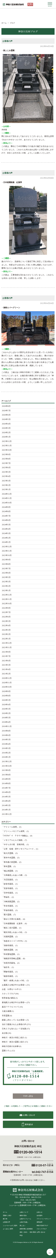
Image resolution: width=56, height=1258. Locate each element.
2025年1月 (6, 490)
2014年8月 (6, 784)
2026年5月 (6, 419)
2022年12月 (7, 595)
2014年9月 (6, 779)
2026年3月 (6, 428)
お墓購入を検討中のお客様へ (14, 985)
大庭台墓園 (6, 1011)
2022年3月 (6, 630)
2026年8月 (6, 406)
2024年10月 (7, 503)
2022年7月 (6, 612)
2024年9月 (6, 507)
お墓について (24, 1212)
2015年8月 (6, 775)
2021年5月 (6, 665)
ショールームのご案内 (10, 1225)
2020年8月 (6, 696)
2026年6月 (6, 415)
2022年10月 (7, 604)
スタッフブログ (8, 994)
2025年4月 (6, 476)
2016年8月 (6, 731)
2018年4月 (6, 722)
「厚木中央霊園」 (9, 858)
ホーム (5, 1212)
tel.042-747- (42, 1172)
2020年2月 (6, 713)
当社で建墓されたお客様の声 (14, 1024)
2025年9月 (6, 455)
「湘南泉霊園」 (8, 950)
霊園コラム (6, 1051)
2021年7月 (6, 656)
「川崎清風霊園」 (9, 902)
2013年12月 (7, 814)
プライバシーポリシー (44, 1219)
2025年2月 (6, 485)
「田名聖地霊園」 (9, 954)
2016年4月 (6, 744)
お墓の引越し (24, 1222)
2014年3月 (6, 805)
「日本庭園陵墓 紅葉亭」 (13, 924)
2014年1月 (6, 810)
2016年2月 (6, 753)
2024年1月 (6, 542)
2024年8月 (6, 511)
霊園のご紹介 (7, 1215)
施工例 (5, 1219)
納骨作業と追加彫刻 (26, 1229)
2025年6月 (6, 468)
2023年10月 (7, 555)
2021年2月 (6, 674)
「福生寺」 (6, 967)
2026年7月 (6, 411)
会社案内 (39, 1215)
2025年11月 (7, 446)
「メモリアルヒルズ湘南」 (13, 840)
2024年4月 (6, 529)
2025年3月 (6, 481)
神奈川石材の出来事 (10, 1046)
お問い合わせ (41, 1232)
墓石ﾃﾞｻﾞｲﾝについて (10, 1007)
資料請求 (39, 1222)
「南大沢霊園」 (8, 853)
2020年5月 (6, 700)
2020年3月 (6, 709)
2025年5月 (6, 472)
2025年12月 (7, 441)
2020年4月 (6, 705)
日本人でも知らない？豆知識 (14, 1029)
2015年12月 (7, 762)
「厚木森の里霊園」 (10, 862)
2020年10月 (7, 687)
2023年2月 (6, 586)
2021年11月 (7, 648)
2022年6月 (6, 617)
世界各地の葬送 (8, 998)
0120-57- (44, 1165)
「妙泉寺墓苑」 (8, 884)
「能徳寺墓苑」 (8, 976)
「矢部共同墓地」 (9, 963)
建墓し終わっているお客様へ (14, 1020)
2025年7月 (6, 463)
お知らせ (39, 1212)
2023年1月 (6, 591)
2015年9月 (6, 770)
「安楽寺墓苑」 (8, 888)
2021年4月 (6, 669)
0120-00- (25, 1077)
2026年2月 (6, 433)
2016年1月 (6, 757)
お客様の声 (7, 41)
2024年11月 (7, 498)
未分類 (4, 1033)
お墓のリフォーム (25, 1219)
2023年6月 (6, 573)
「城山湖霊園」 (8, 871)
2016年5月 (6, 740)
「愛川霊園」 (7, 915)
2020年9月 (6, 691)
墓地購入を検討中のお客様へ (14, 1002)
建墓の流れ (23, 1215)
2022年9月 (6, 608)
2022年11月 (7, 599)
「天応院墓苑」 (8, 880)
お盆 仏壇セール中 (10, 989)
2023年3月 (6, 582)
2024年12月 (7, 494)
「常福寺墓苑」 (8, 910)
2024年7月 (6, 516)
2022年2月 (6, 634)
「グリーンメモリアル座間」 (14, 831)
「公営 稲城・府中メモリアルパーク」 (18, 849)
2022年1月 (6, 639)
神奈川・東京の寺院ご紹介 (13, 1038)
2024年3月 (6, 533)
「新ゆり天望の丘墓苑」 (12, 919)
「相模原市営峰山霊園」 (12, 959)
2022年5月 (6, 621)
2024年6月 (6, 520)
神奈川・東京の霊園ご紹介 (13, 1042)
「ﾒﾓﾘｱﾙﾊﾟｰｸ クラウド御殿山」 (16, 836)
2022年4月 (6, 626)
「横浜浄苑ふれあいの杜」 (13, 932)
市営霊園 (5, 1016)
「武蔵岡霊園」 (8, 937)
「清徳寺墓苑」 (8, 946)
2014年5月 (6, 797)
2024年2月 (6, 538)
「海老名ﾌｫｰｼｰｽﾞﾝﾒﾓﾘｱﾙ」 (13, 941)
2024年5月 (6, 525)
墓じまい (22, 1225)
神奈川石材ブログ (42, 1225)
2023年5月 (6, 577)
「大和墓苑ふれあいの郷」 (13, 875)
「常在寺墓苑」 (8, 906)
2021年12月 (7, 643)
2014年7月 (6, 788)
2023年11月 (7, 551)
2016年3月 (6, 748)
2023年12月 (7, 547)
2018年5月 (6, 718)
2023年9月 (6, 560)
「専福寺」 (6, 897)
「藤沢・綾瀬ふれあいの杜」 (14, 981)
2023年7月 (6, 569)
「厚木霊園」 (7, 866)
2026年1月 (6, 437)
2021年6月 (6, 661)
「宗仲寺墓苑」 (8, 893)
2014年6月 (6, 792)
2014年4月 (6, 801)
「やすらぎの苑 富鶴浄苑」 (14, 844)
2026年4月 (6, 424)
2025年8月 (6, 459)
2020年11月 (7, 683)
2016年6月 (6, 735)
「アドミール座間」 (10, 827)
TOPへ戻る (28, 1096)
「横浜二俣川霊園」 (10, 928)
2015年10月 (7, 766)
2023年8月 (6, 564)
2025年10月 (7, 450)
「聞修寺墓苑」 (8, 972)
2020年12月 (7, 678)
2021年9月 (6, 652)
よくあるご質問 (8, 1229)
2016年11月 (7, 726)
